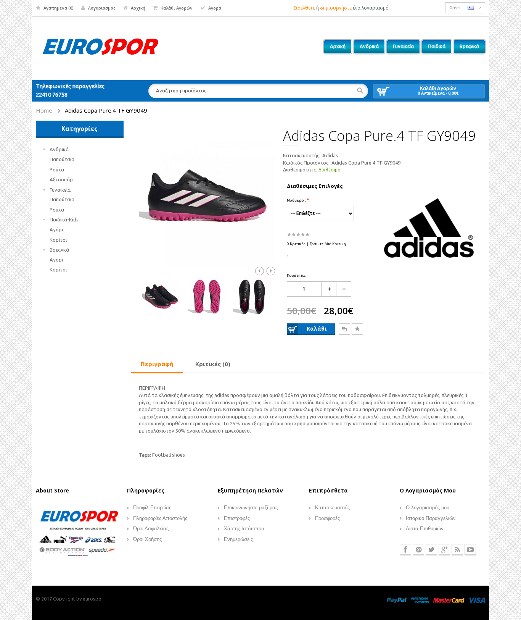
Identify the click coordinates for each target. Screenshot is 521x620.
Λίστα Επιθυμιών (425, 528)
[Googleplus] (444, 549)
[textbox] (258, 91)
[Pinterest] (418, 549)
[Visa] (476, 599)
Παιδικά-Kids (64, 219)
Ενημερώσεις (238, 539)
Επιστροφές (237, 518)
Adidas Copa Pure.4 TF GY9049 (106, 110)
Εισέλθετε (304, 8)
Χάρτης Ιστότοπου (244, 528)
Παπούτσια (62, 159)
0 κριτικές (296, 244)
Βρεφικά (59, 249)
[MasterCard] (449, 599)
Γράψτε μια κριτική (328, 244)
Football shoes (168, 454)
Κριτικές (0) (212, 364)
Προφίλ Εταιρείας (152, 507)
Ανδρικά (59, 149)
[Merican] (420, 599)
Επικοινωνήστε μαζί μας (251, 507)
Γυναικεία (60, 189)
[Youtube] (470, 549)
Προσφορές (327, 518)
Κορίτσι (58, 239)
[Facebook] (405, 549)
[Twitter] (431, 549)
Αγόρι (56, 229)
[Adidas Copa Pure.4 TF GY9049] (207, 198)
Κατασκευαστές (332, 507)
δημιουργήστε (336, 8)
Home (44, 110)
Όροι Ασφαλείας (151, 528)
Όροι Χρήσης (147, 539)
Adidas (330, 155)
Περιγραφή (157, 364)
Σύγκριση (344, 329)
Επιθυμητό (357, 329)
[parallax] (78, 535)
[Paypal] (396, 599)
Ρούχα (57, 169)
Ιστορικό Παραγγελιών (431, 518)
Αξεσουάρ (61, 179)
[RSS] (457, 549)
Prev (259, 271)
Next (270, 271)
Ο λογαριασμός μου (427, 507)
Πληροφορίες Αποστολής (160, 518)
